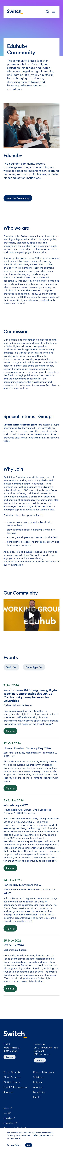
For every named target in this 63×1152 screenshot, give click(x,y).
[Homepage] (15, 11)
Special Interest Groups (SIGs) (21, 424)
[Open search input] (47, 12)
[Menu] (54, 12)
